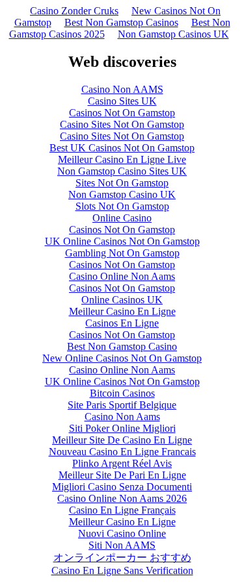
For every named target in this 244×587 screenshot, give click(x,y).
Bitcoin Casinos (122, 393)
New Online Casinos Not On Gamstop (122, 358)
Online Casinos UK (122, 299)
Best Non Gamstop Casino (122, 346)
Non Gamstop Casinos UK (173, 34)
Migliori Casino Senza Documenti (122, 486)
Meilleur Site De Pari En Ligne (122, 475)
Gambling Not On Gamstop (122, 252)
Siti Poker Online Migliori (122, 428)
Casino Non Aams (122, 416)
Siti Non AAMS (122, 545)
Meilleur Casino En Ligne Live (122, 159)
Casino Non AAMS (122, 89)
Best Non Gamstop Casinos (121, 22)
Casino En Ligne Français (122, 510)
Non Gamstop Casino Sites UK (122, 171)
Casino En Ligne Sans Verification (122, 570)
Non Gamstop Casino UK (122, 194)
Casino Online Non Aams (122, 276)
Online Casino (122, 217)
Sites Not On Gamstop (122, 182)
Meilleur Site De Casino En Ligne (122, 439)
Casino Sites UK (122, 100)
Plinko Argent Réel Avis (122, 463)
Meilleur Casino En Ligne (122, 311)
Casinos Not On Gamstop (122, 112)
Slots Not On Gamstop (122, 206)
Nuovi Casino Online (122, 533)
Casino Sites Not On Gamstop (122, 124)
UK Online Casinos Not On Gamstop (122, 241)
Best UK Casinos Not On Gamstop (122, 147)
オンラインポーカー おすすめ (122, 557)
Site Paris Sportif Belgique (122, 404)
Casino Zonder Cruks (74, 10)
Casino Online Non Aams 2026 (122, 498)
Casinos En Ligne (122, 323)
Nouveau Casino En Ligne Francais (122, 451)
